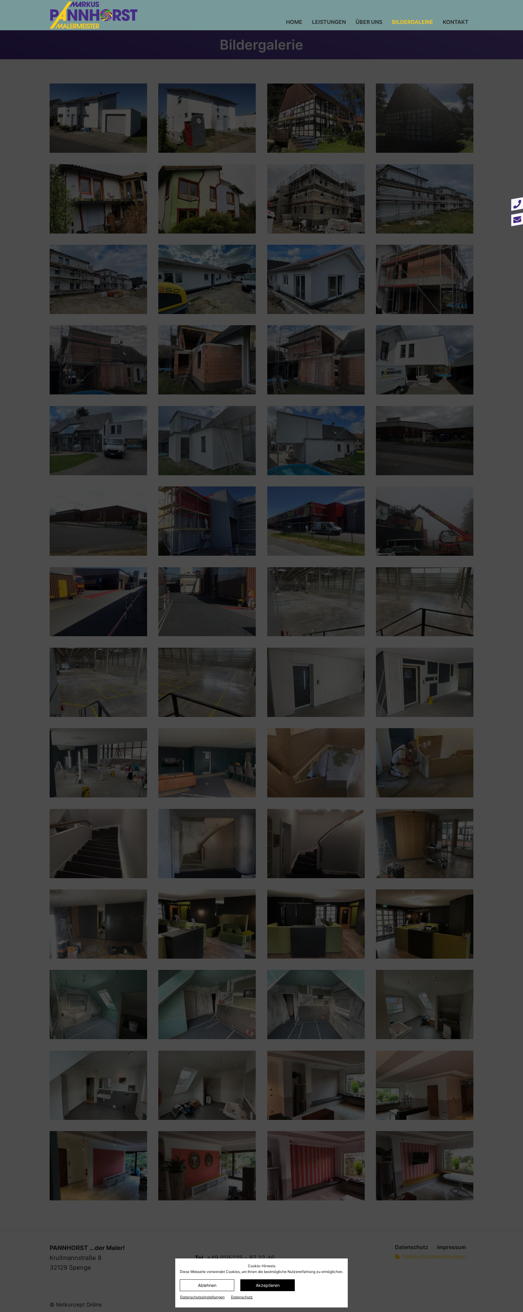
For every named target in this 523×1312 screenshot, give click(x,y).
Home (294, 22)
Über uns (369, 22)
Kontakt (456, 22)
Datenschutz (242, 1297)
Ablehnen (207, 1285)
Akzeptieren (268, 1285)
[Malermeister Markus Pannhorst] (129, 15)
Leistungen (329, 22)
